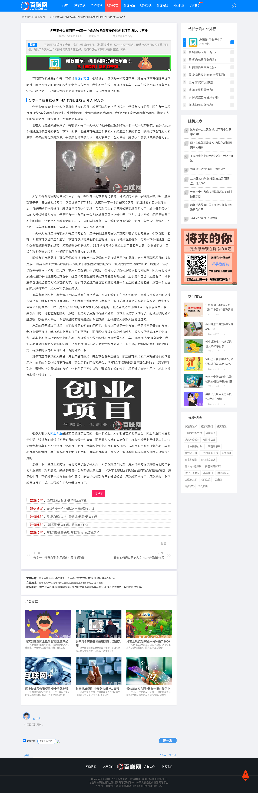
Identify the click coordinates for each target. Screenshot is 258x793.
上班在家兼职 (213, 446)
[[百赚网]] (34, 6)
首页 (65, 5)
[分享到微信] (29, 543)
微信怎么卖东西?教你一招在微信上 (148, 689)
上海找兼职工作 (209, 453)
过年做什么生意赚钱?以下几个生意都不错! (210, 132)
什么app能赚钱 (193, 466)
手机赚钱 (96, 5)
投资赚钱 (222, 426)
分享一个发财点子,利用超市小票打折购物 (59, 557)
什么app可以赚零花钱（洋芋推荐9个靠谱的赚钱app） (219, 309)
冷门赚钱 (203, 486)
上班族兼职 (191, 479)
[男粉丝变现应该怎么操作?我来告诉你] (193, 404)
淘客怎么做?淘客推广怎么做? (207, 168)
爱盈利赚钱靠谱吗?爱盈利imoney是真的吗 (73, 532)
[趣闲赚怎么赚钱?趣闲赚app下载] (193, 334)
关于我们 (108, 766)
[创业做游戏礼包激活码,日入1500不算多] (193, 352)
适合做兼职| (135, 786)
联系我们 (167, 766)
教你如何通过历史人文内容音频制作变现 (139, 557)
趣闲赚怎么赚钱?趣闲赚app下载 (67, 500)
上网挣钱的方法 (193, 433)
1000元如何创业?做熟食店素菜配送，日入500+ (209, 181)
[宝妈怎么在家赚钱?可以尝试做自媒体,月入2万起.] (193, 369)
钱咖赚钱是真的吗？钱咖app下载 (67, 524)
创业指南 (178, 5)
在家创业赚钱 (121, 786)
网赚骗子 (211, 433)
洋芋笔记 (79, 5)
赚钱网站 (94, 36)
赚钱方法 (129, 5)
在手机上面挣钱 (104, 786)
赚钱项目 (112, 5)
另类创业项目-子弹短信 (203, 217)
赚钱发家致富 (208, 459)
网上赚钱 (27, 16)
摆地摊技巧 (223, 473)
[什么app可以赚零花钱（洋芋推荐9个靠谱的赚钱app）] (193, 315)
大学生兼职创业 (193, 446)
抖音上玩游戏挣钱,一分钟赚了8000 (148, 641)
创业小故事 (209, 439)
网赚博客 (91, 766)
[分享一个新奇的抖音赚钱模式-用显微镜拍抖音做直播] (193, 387)
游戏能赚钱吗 (192, 439)
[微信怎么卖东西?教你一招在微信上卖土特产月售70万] (149, 672)
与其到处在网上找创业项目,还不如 (46, 641)
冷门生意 (206, 479)
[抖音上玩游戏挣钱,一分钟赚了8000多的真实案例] (149, 625)
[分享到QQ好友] (35, 543)
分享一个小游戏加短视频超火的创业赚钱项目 (211, 194)
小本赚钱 (208, 473)
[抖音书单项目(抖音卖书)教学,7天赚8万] (98, 672)
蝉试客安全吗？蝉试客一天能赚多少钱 (70, 508)
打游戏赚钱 (207, 426)
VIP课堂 (195, 5)
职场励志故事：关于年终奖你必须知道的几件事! (211, 207)
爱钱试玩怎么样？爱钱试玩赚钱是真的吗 (72, 516)
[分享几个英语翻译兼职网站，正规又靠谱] (98, 625)
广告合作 (149, 766)
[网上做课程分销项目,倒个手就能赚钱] (48, 672)
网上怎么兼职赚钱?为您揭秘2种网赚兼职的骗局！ (211, 145)
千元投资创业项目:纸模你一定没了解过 (211, 158)
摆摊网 (218, 479)
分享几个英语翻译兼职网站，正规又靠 (98, 643)
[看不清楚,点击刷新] (58, 741)
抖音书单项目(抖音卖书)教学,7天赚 (97, 689)
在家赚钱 (101, 782)
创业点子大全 (192, 473)
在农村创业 (191, 459)
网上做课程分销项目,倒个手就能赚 (46, 689)
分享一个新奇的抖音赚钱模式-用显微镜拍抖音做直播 (219, 381)
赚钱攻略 (162, 5)
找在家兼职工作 (213, 466)
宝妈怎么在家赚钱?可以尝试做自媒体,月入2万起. (219, 364)
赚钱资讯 (145, 5)
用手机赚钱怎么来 (152, 786)
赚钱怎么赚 (191, 453)
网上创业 (56, 433)
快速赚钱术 (191, 426)
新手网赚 (226, 453)
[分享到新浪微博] (41, 543)
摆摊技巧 (190, 486)
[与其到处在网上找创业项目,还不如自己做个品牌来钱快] (48, 625)
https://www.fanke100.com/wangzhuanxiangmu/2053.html (71, 582)
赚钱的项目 (82, 78)
